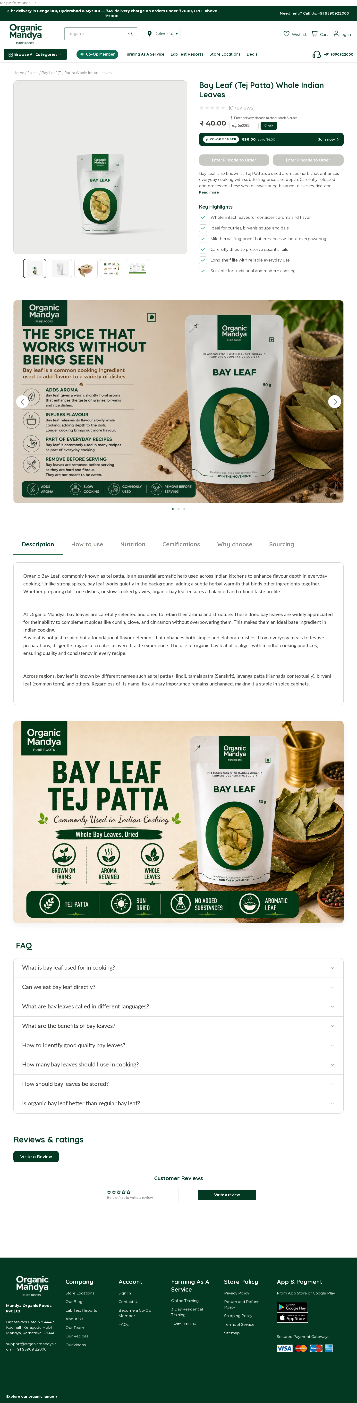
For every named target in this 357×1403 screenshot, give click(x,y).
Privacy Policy (236, 1293)
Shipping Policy (238, 1315)
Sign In (125, 1293)
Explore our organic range (31, 1396)
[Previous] (22, 401)
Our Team (75, 1327)
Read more (209, 192)
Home (18, 73)
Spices (32, 73)
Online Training (185, 1300)
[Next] (334, 401)
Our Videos (76, 1345)
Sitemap (232, 1333)
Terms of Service (239, 1324)
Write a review (227, 1195)
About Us (74, 1319)
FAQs (123, 1324)
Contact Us (129, 1301)
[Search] (131, 34)
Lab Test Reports (81, 1310)
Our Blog (74, 1301)
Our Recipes (77, 1336)
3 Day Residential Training (187, 1312)
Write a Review (36, 1156)
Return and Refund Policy (242, 1304)
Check (268, 125)
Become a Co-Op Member (135, 1313)
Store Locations (80, 1293)
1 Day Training (183, 1323)
